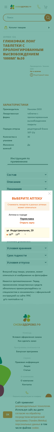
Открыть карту (27, 223)
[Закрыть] (49, 194)
